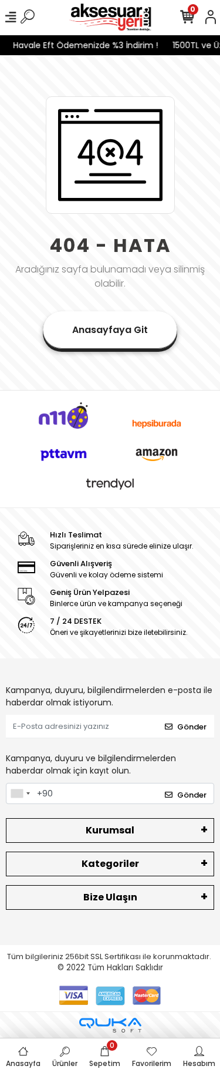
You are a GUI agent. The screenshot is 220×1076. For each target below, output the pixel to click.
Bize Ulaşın (110, 897)
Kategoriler (110, 863)
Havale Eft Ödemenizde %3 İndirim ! (83, 45)
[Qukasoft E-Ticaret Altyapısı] (110, 1025)
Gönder (192, 726)
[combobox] (19, 793)
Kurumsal (110, 830)
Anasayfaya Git (110, 330)
